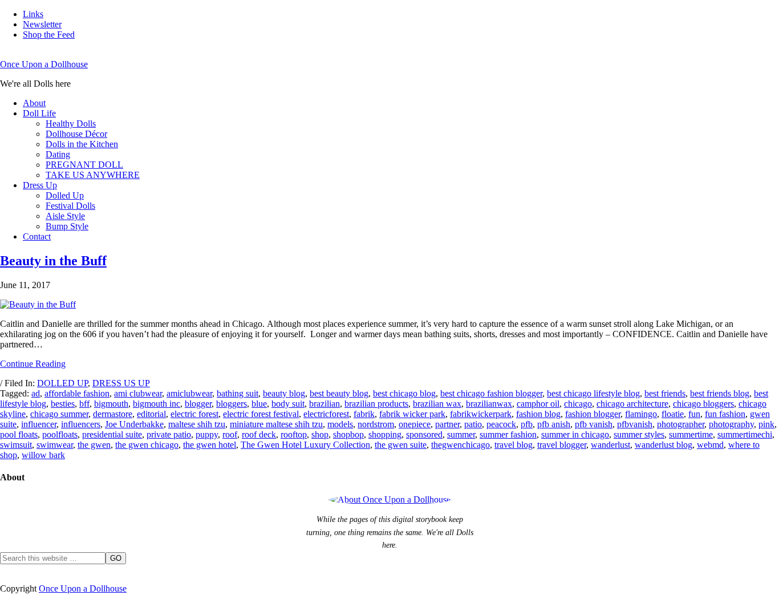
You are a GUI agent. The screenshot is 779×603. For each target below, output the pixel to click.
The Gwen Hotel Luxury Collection (305, 445)
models (340, 424)
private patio (169, 434)
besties (63, 403)
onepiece (415, 424)
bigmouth (111, 403)
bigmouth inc (156, 403)
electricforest (326, 414)
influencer (38, 424)
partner (447, 424)
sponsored (424, 434)
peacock (501, 424)
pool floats (19, 434)
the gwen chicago (146, 445)
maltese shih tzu (196, 424)
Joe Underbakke (134, 424)
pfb (527, 424)
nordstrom (376, 424)
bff (84, 403)
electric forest (194, 414)
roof (229, 434)
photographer (680, 424)
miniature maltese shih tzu (276, 424)
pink (766, 424)
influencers (80, 424)
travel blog (513, 445)
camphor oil (538, 403)
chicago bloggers (703, 403)
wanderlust (610, 445)
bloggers (231, 403)
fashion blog (538, 414)
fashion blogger (592, 414)
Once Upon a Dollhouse (44, 64)
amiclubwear (189, 393)
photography (731, 424)
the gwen (94, 445)
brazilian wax (437, 403)
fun (694, 414)
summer (461, 434)
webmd (710, 445)
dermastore (112, 414)
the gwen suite (401, 445)
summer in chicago (575, 434)
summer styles (639, 434)
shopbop (348, 434)
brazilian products (376, 403)
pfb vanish (593, 424)
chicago (578, 403)
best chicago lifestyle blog (593, 393)
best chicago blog (404, 393)
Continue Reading (33, 364)
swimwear (54, 445)
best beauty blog (339, 393)
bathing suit (237, 393)
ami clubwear (138, 393)
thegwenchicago (460, 445)
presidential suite (112, 434)
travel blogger (561, 445)
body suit (288, 403)
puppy (207, 434)
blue (259, 403)
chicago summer (59, 414)
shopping (384, 434)
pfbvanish (634, 424)
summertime (691, 434)
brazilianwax (489, 403)
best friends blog (719, 393)
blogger (198, 403)
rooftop (294, 434)
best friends (664, 393)
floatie (673, 414)
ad (35, 393)
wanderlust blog (663, 445)
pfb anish (553, 424)
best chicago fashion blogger (491, 393)
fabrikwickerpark (481, 414)
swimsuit (16, 445)
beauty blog (284, 393)
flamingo (641, 414)
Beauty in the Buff (53, 260)
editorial (151, 414)
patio (473, 424)
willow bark (43, 455)
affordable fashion (76, 393)
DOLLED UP (62, 383)
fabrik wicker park (412, 414)
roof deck (259, 434)
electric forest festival (261, 414)
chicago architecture (632, 403)
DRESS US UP (121, 383)
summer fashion (508, 434)
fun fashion (725, 414)
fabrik (364, 414)
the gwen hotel (209, 445)
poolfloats (60, 434)
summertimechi (744, 434)
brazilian (324, 403)
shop (319, 434)
